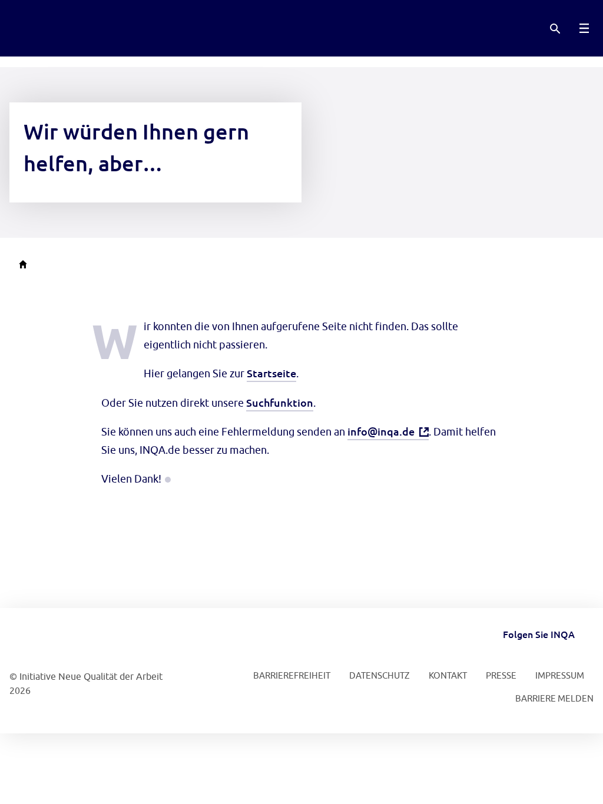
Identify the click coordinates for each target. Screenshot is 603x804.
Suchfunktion (279, 402)
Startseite (271, 373)
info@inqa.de (381, 431)
